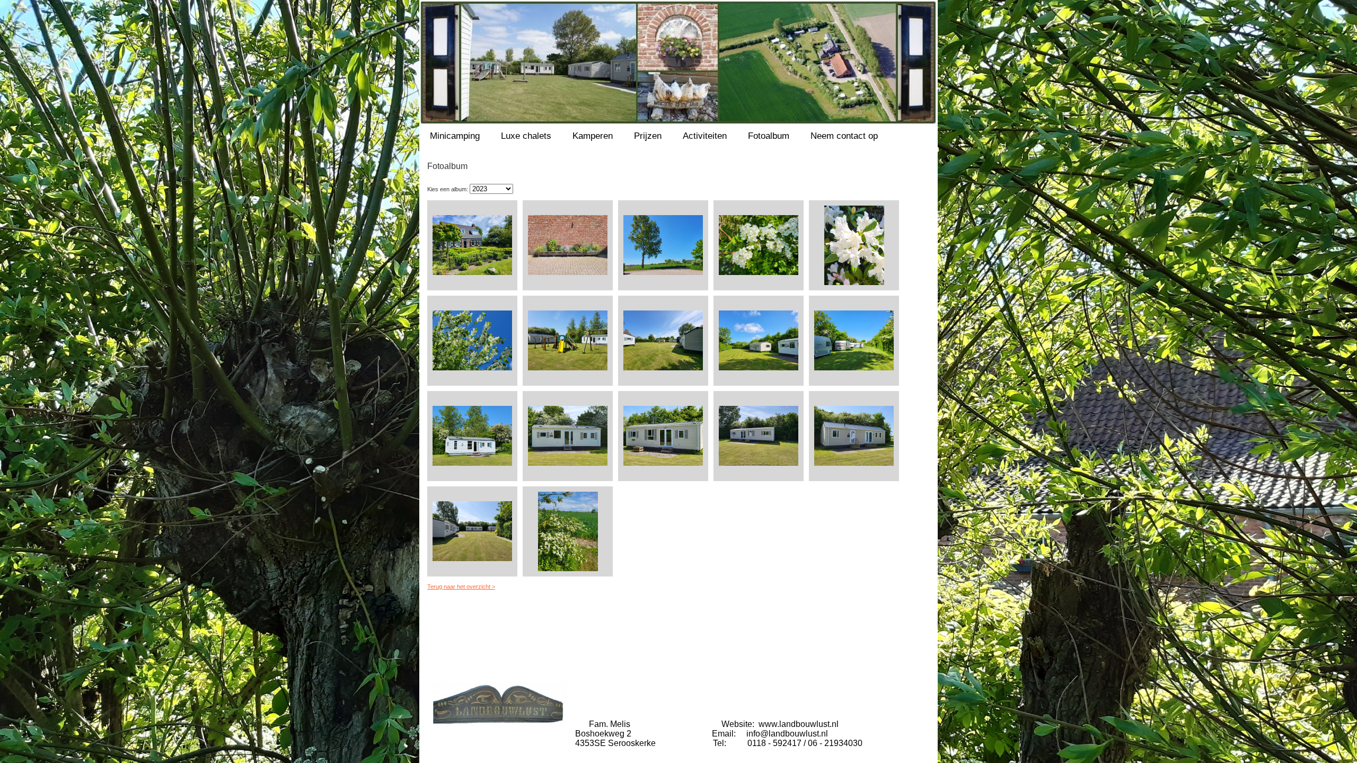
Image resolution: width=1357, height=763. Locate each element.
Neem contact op (844, 136)
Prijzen (648, 136)
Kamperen (592, 136)
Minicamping (455, 136)
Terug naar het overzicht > (461, 586)
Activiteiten (705, 136)
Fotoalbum (768, 136)
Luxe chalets (526, 136)
